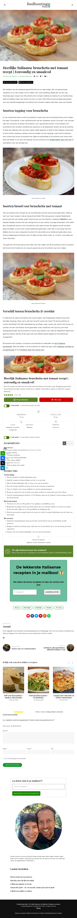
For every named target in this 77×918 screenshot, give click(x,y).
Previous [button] (68, 663)
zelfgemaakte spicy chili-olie (60, 140)
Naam (5, 749)
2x (68, 443)
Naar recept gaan (11, 82)
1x (64, 443)
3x (71, 443)
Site (52, 749)
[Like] (28, 616)
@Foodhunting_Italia (45, 552)
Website (4, 637)
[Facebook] (32, 616)
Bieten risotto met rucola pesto (21, 877)
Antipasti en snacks (10, 76)
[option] (13, 684)
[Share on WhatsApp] (2, 453)
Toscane (59, 608)
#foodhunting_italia (64, 552)
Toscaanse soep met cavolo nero (31, 350)
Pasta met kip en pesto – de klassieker (38, 696)
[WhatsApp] (49, 616)
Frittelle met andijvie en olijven (21, 891)
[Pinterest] (40, 616)
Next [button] (72, 663)
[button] (5, 395)
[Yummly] (45, 616)
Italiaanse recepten (25, 76)
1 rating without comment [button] (54, 712)
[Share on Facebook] (2, 458)
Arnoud (7, 626)
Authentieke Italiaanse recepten (53, 913)
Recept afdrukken (26, 82)
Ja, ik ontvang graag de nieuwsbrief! (15, 758)
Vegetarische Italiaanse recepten (35, 913)
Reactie (5, 731)
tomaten (49, 608)
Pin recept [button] (57, 400)
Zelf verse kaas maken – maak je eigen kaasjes (13, 696)
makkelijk (39, 608)
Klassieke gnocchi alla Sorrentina (22, 880)
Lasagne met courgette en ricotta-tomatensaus (63, 696)
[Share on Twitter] (2, 463)
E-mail (29, 749)
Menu (72, 5)
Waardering (6, 726)
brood (17, 608)
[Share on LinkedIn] (2, 468)
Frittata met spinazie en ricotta (20, 884)
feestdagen (27, 608)
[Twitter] (36, 616)
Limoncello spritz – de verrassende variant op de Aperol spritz (32, 887)
